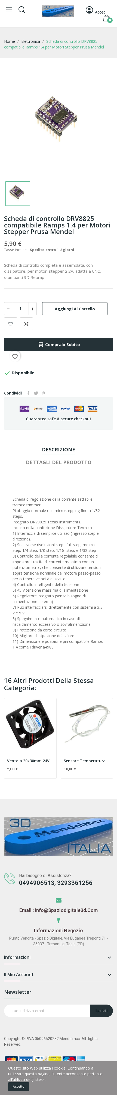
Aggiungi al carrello (75, 308)
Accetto (18, 1086)
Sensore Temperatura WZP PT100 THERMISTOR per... (87, 760)
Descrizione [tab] (58, 449)
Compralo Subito (62, 344)
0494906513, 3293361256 (56, 882)
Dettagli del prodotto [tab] (58, 462)
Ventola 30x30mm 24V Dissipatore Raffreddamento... (30, 760)
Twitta (36, 393)
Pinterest (43, 393)
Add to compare (26, 323)
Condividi (28, 393)
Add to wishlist (10, 323)
